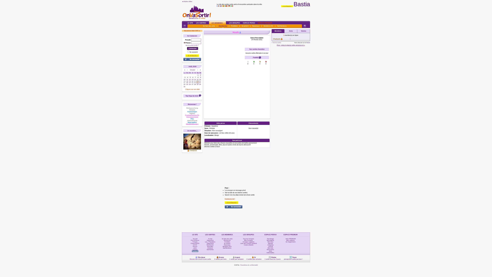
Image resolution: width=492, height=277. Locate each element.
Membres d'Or (268, 26)
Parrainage (270, 239)
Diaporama (210, 243)
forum (308, 42)
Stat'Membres (282, 26)
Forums (195, 242)
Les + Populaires (210, 242)
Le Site (190, 23)
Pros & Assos (195, 240)
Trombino (234, 26)
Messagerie (270, 240)
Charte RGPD (195, 243)
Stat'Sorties (210, 249)
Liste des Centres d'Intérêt (248, 243)
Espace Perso (249, 23)
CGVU (195, 245)
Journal (270, 246)
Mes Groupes (248, 240)
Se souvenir (193, 52)
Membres (278, 31)
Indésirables (270, 252)
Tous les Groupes (248, 239)
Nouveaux (255, 26)
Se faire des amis (209, 26)
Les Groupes (234, 23)
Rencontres (270, 249)
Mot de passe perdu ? (192, 45)
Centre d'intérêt (248, 245)
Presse (195, 246)
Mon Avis (270, 248)
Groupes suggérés (248, 242)
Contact (195, 249)
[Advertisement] (263, 13)
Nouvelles (210, 246)
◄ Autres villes (187, 1)
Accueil (195, 239)
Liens (195, 248)
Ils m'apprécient (290, 242)
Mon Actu (270, 242)
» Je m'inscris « (287, 6)
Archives (210, 248)
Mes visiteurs (290, 240)
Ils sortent (245, 26)
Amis (291, 31)
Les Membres (217, 23)
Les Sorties (201, 23)
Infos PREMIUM (291, 239)
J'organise (270, 245)
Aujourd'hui (210, 240)
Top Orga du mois (192, 96)
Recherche (223, 26)
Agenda (270, 243)
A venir (210, 239)
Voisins (303, 31)
